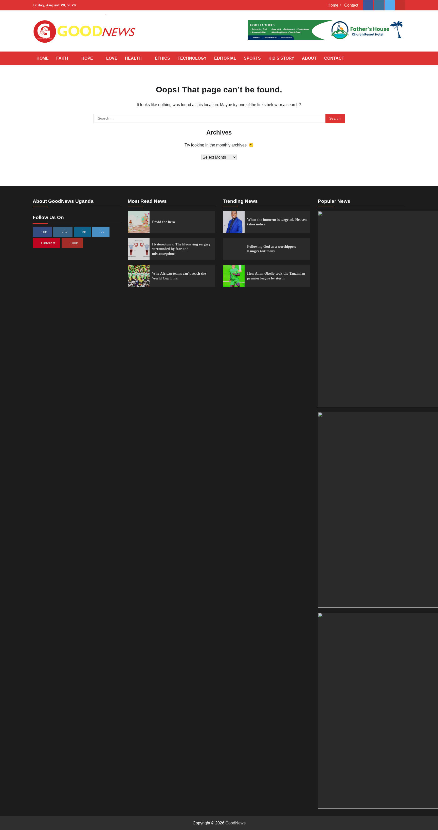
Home (332, 5)
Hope (87, 58)
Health (133, 58)
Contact (351, 5)
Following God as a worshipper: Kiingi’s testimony (271, 248)
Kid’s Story (281, 58)
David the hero (163, 222)
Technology (192, 58)
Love (111, 58)
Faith (62, 58)
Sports (252, 58)
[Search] (399, 58)
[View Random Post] (390, 58)
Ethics (162, 58)
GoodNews (235, 823)
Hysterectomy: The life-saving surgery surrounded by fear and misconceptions (181, 249)
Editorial (225, 58)
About (309, 58)
